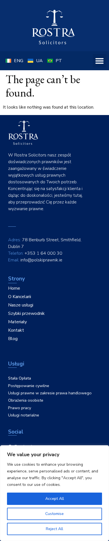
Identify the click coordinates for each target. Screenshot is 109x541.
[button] (99, 60)
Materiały (17, 322)
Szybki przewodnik (26, 313)
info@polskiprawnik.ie (41, 260)
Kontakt (16, 330)
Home (14, 288)
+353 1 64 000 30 (43, 253)
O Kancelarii (19, 297)
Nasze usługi (20, 305)
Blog (13, 339)
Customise (54, 513)
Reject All (54, 528)
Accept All (54, 498)
